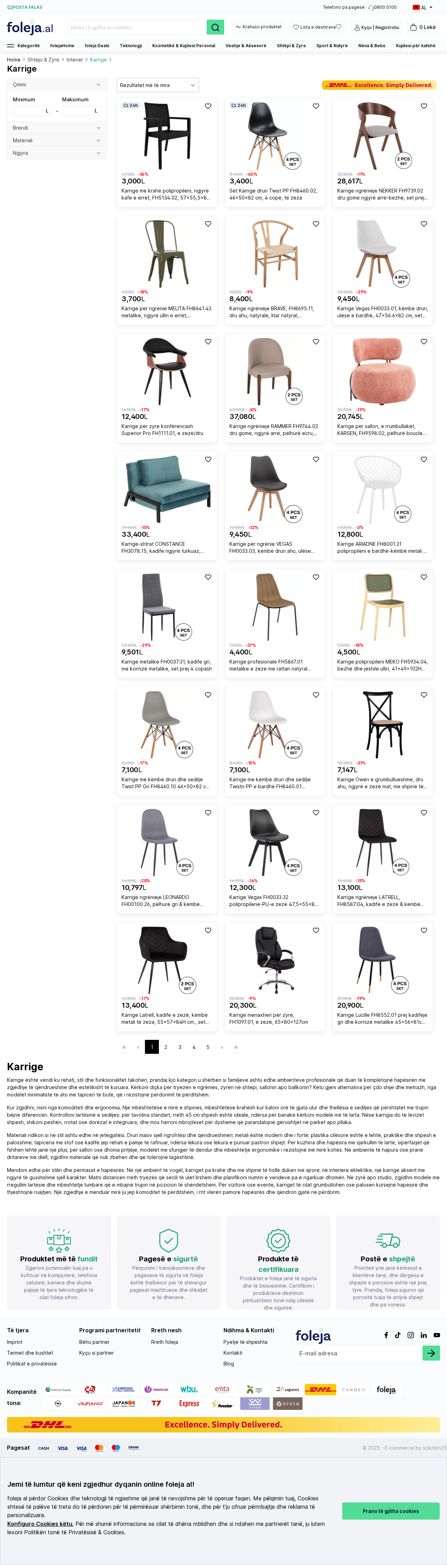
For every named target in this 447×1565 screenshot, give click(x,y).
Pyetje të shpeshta (246, 1342)
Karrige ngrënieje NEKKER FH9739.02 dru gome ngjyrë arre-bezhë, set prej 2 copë (380, 195)
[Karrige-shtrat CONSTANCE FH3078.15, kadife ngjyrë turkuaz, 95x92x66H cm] (167, 489)
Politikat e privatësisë (32, 1364)
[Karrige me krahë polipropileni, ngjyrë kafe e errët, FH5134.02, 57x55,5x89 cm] (167, 136)
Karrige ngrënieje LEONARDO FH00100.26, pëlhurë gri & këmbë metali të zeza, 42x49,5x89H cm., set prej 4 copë (165, 901)
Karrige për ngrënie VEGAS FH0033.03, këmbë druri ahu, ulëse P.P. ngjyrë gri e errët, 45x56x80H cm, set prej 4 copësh (274, 548)
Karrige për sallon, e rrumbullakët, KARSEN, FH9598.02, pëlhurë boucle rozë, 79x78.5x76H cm (380, 430)
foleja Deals (97, 45)
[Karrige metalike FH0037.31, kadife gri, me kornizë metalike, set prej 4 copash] (167, 607)
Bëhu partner (94, 1342)
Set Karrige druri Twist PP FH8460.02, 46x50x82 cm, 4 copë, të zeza (273, 194)
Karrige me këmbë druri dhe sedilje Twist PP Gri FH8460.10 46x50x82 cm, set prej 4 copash (166, 783)
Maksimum (80, 105)
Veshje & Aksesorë (246, 45)
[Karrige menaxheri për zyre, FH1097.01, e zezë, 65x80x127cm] (275, 960)
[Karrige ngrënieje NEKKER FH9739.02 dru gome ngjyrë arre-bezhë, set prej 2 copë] (382, 136)
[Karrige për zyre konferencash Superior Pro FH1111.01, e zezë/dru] (167, 371)
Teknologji (131, 45)
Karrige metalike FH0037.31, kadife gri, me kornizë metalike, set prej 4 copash (167, 665)
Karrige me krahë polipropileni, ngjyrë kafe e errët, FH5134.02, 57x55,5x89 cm (166, 195)
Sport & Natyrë (332, 45)
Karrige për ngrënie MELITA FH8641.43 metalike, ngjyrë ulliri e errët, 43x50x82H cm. (166, 312)
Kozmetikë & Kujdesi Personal (183, 45)
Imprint (14, 1342)
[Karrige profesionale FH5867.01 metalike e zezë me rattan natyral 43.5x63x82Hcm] (275, 607)
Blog (229, 1364)
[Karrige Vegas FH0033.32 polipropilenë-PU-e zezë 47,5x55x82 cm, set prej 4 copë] (275, 842)
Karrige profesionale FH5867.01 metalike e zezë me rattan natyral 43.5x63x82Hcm (268, 666)
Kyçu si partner (96, 1353)
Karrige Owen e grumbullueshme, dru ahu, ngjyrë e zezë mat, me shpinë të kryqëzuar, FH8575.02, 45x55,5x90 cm (380, 783)
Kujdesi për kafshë (415, 45)
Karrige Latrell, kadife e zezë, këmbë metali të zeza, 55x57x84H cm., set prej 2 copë (165, 1019)
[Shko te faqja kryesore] (30, 27)
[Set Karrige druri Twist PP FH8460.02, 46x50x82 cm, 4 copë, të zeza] (275, 136)
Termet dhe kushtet (30, 1353)
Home (14, 60)
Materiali (22, 140)
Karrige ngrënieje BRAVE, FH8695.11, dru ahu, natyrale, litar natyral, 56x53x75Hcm (271, 312)
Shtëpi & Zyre (291, 45)
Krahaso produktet (262, 26)
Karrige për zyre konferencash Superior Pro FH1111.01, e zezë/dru (162, 429)
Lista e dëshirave (318, 27)
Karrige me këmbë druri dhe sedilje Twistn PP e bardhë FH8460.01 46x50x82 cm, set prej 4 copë (270, 783)
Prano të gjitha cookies (391, 1511)
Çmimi (19, 84)
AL (424, 7)
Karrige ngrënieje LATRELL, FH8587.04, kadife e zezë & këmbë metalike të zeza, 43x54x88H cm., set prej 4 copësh (382, 901)
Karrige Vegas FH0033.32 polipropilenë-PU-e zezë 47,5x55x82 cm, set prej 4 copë (273, 901)
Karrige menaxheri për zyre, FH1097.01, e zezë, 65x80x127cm (268, 1018)
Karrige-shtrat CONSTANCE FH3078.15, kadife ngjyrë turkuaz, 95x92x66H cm (161, 548)
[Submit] (431, 1353)
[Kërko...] (215, 27)
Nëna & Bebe (372, 45)
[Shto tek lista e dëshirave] (208, 106)
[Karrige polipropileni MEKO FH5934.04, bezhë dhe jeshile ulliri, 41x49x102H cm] (382, 607)
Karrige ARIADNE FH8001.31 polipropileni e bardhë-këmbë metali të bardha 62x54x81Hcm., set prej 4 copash (382, 548)
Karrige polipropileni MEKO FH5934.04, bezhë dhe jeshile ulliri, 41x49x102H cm (382, 666)
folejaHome (62, 45)
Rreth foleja (164, 1342)
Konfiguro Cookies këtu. (40, 1524)
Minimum (31, 105)
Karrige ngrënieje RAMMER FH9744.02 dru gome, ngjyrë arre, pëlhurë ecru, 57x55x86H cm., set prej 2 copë (273, 430)
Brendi (20, 128)
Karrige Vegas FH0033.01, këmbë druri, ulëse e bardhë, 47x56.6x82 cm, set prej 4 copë (382, 312)
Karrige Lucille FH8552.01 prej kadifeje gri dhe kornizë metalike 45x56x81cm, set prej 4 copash (382, 1019)
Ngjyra (20, 153)
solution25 (435, 1448)
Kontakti (233, 1353)
